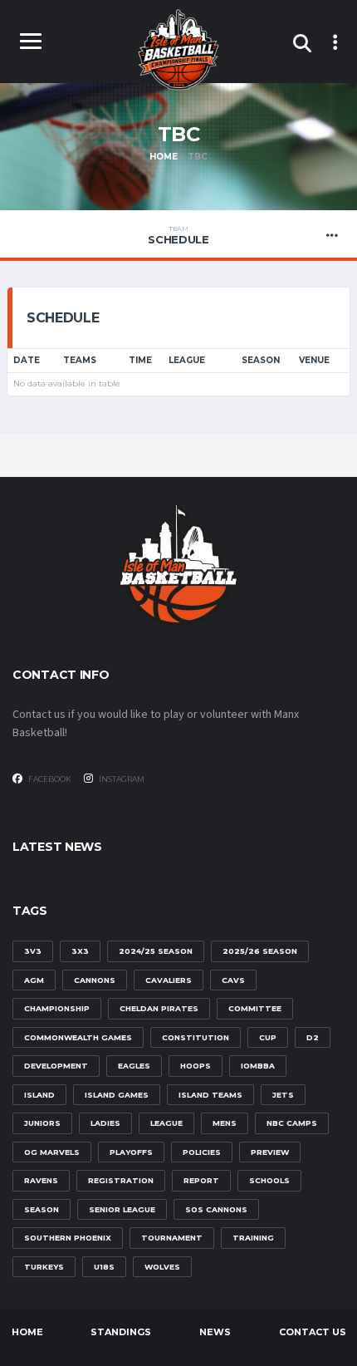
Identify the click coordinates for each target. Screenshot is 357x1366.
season (41, 1209)
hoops (195, 1065)
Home (27, 1332)
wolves (162, 1266)
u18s (104, 1266)
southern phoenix (67, 1237)
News (215, 1332)
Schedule (178, 235)
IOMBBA (258, 1065)
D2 (312, 1037)
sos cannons (216, 1209)
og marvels (52, 1152)
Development (56, 1065)
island (39, 1094)
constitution (195, 1037)
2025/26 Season (260, 951)
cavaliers (168, 980)
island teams (210, 1094)
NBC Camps (292, 1123)
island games (117, 1094)
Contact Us (312, 1332)
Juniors (42, 1123)
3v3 (33, 951)
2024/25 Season (156, 951)
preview (270, 1152)
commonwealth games (78, 1037)
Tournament (172, 1237)
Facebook (49, 779)
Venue (314, 360)
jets (283, 1094)
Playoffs (131, 1152)
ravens (41, 1180)
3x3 (80, 951)
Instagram (120, 779)
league (166, 1123)
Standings (120, 1332)
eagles (134, 1065)
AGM (34, 980)
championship (57, 1008)
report (201, 1180)
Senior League (122, 1209)
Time (140, 360)
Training (253, 1237)
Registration (121, 1180)
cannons (94, 980)
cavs (233, 980)
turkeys (44, 1266)
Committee (254, 1008)
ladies (105, 1123)
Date (26, 360)
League (187, 360)
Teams (79, 360)
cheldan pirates (159, 1008)
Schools (269, 1180)
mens (225, 1123)
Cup (267, 1037)
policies (202, 1152)
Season (261, 360)
